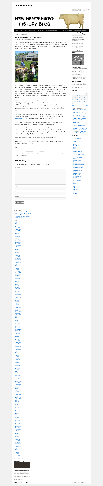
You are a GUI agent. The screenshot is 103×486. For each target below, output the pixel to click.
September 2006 (18, 446)
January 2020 (17, 274)
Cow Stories (75, 140)
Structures (75, 193)
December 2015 (18, 345)
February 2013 (18, 394)
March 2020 (17, 271)
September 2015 (18, 349)
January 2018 (17, 308)
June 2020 (17, 266)
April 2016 (17, 339)
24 (75, 101)
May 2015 (17, 355)
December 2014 (18, 362)
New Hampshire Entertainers (78, 164)
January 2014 (17, 378)
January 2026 (17, 230)
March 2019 (17, 288)
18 (77, 99)
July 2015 (17, 352)
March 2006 (17, 455)
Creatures (75, 141)
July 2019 (17, 282)
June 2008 (17, 416)
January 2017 (17, 326)
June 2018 (17, 301)
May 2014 (17, 372)
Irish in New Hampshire (77, 151)
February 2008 (18, 421)
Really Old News (76, 189)
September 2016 (18, 332)
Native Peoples (76, 161)
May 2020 (17, 268)
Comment (17, 167)
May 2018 (17, 303)
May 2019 (17, 285)
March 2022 (17, 239)
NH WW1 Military (76, 179)
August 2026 (17, 222)
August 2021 (17, 246)
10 (75, 97)
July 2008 (17, 414)
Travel (74, 195)
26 (79, 101)
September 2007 (18, 429)
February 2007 (18, 439)
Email (16, 191)
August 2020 (17, 264)
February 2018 (18, 307)
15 (86, 97)
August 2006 (17, 448)
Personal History (76, 184)
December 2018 (18, 293)
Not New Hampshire (77, 180)
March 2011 (17, 407)
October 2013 (17, 382)
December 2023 (18, 235)
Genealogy (75, 144)
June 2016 (17, 336)
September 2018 (18, 297)
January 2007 (17, 440)
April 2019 (17, 287)
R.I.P (74, 187)
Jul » (87, 105)
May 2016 (17, 337)
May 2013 (17, 390)
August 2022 (17, 237)
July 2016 (17, 335)
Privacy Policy (31, 30)
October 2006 (17, 445)
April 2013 (17, 391)
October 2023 (17, 236)
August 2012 (17, 395)
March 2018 (17, 306)
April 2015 (17, 356)
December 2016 (18, 327)
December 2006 (18, 442)
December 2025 (18, 232)
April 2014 (17, 374)
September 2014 (18, 366)
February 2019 (18, 290)
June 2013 (17, 388)
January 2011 (17, 410)
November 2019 (18, 277)
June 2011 (17, 403)
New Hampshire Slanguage (78, 171)
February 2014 (18, 377)
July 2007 (17, 432)
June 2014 (17, 371)
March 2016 (17, 340)
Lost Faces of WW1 (77, 153)
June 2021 (17, 249)
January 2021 (17, 256)
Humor (74, 150)
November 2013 (18, 381)
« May (73, 105)
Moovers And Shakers (77, 157)
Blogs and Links (40, 30)
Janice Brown (31, 39)
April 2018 (17, 304)
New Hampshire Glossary (78, 166)
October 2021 (17, 243)
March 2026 (17, 227)
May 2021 (17, 251)
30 (72, 103)
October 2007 (17, 427)
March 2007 (17, 437)
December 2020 (18, 258)
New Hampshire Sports (77, 173)
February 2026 (18, 229)
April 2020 (17, 269)
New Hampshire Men (77, 169)
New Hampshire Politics (77, 170)
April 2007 (17, 436)
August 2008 (17, 413)
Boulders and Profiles (77, 137)
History (74, 147)
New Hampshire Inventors (78, 167)
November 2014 (18, 364)
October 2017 (17, 313)
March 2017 (17, 323)
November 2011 (18, 397)
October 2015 (17, 348)
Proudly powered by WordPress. (79, 482)
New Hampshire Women (77, 174)
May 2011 (17, 404)
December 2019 (18, 275)
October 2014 (17, 365)
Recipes (74, 190)
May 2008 (17, 417)
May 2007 (17, 435)
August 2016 (17, 333)
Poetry (74, 186)
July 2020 (17, 265)
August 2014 (17, 368)
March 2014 (17, 375)
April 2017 (17, 322)
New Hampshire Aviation (78, 163)
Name (17, 186)
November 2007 (18, 426)
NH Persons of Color (77, 176)
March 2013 (17, 393)
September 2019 (18, 280)
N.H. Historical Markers (77, 158)
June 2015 (17, 353)
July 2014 (17, 369)
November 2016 (18, 329)
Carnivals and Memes (77, 138)
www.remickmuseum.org (21, 118)
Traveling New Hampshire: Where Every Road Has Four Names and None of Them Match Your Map (23, 213)
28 (84, 101)
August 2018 (17, 298)
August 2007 (17, 430)
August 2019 (17, 281)
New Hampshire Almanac (51, 30)
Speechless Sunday (76, 192)
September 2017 (18, 314)
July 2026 (17, 223)
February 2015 (18, 359)
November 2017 (18, 311)
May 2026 (17, 224)
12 (79, 97)
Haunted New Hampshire (78, 145)
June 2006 (17, 450)
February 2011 (18, 408)
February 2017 (18, 324)
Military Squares (76, 155)
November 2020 (18, 259)
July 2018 (17, 300)
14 (84, 97)
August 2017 (17, 316)
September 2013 (18, 384)
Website (17, 196)
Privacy (26, 482)
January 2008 (17, 423)
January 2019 (17, 291)
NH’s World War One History (65, 30)
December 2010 (18, 411)
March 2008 (17, 420)
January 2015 (17, 361)
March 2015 (17, 358)
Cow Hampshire (23, 5)
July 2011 (17, 401)
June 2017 (17, 319)
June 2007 (17, 433)
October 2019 (17, 278)
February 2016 (18, 342)
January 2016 (17, 343)
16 (72, 99)
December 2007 (18, 424)
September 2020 (18, 262)
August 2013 (17, 385)
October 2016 (17, 330)
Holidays (74, 148)
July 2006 (17, 449)
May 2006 (17, 452)
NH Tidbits (75, 177)
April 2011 (17, 406)
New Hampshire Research (80, 30)
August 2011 (17, 400)
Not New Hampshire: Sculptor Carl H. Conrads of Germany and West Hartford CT (80, 128)
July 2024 (17, 233)
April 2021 (17, 252)
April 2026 (17, 226)
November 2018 (18, 294)
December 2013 (18, 379)
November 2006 (18, 443)
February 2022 (18, 240)
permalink (41, 151)
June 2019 (17, 284)
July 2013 (17, 387)
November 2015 (18, 346)
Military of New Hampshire (78, 154)
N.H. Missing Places (77, 160)
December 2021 (18, 242)
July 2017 (17, 317)
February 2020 (18, 272)
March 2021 (17, 253)
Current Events (29, 151)
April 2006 (17, 453)
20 (81, 99)
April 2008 (17, 419)
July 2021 (17, 248)
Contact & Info (23, 30)
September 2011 (18, 398)
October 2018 (17, 295)
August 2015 (17, 351)
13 (81, 97)
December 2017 (18, 310)
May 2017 (17, 320)
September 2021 (18, 245)
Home (16, 30)
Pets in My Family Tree (61, 32)
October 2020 (17, 261)
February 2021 (18, 255)
